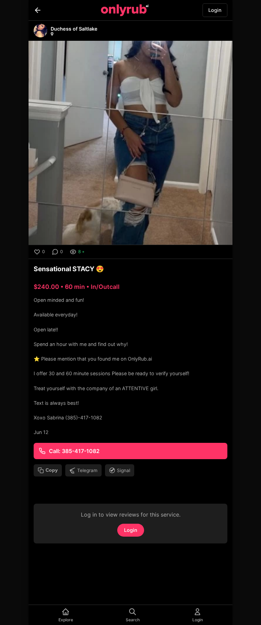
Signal (123, 470)
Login (215, 10)
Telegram (87, 470)
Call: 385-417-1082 (74, 451)
